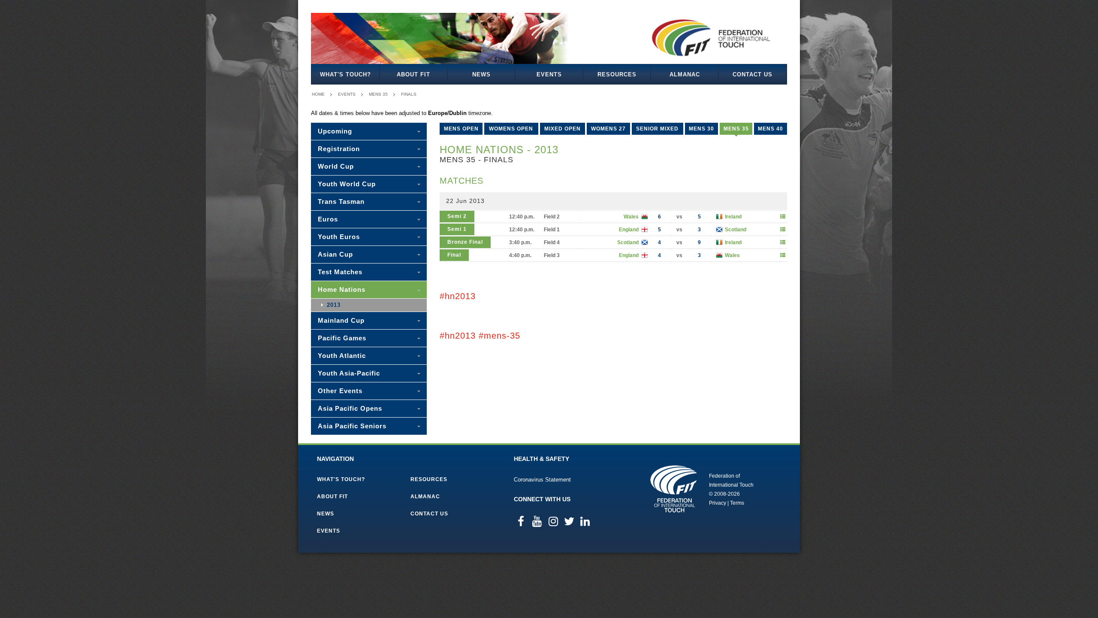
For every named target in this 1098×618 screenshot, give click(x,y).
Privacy (717, 503)
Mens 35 (378, 94)
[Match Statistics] (782, 217)
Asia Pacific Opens (350, 408)
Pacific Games (342, 338)
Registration (339, 148)
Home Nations (341, 289)
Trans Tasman (341, 201)
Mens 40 (770, 129)
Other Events (340, 390)
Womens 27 (608, 129)
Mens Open (461, 129)
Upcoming (335, 131)
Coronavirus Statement (542, 479)
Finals (408, 94)
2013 (334, 305)
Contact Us (752, 74)
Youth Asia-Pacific (349, 373)
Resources (616, 74)
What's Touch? (345, 74)
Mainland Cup (341, 320)
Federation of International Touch (673, 488)
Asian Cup (335, 254)
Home (318, 94)
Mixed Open (562, 129)
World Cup (336, 166)
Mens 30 (701, 129)
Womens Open (511, 129)
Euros (328, 219)
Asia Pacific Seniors (352, 426)
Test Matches (340, 272)
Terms (737, 503)
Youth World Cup (347, 184)
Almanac (685, 74)
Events (549, 74)
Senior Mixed (657, 129)
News (481, 74)
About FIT (413, 74)
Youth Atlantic (342, 355)
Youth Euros (339, 236)
